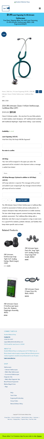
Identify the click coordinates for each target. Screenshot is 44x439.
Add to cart (22, 200)
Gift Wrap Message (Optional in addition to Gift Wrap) (19, 178)
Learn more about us (9, 358)
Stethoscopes (7, 367)
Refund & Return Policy (16, 403)
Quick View (11, 251)
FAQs (11, 392)
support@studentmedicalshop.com (13, 342)
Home (4, 91)
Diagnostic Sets (8, 377)
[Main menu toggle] (40, 8)
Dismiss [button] (39, 436)
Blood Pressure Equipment (11, 381)
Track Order (13, 395)
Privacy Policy (7, 417)
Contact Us (7, 337)
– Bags (6, 386)
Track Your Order (32, 419)
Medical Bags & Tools (10, 384)
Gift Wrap (5, 159)
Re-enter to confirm (8, 150)
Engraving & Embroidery (16, 398)
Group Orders (14, 401)
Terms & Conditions (16, 417)
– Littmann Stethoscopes (10, 369)
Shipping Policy (16, 419)
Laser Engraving (10, 137)
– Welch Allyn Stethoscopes (11, 372)
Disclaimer (36, 417)
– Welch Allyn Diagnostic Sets (12, 379)
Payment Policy (24, 419)
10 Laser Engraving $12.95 (20, 91)
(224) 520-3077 (8, 339)
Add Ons (9, 91)
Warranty (10, 419)
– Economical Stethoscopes (11, 374)
